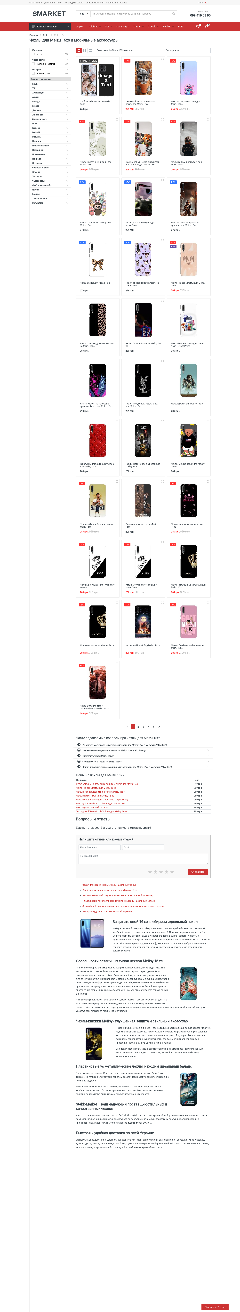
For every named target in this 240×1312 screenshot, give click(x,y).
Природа (36, 159)
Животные (37, 114)
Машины (36, 137)
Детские (36, 110)
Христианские (39, 198)
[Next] (159, 726)
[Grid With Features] (85, 50)
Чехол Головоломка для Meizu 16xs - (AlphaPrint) (102, 799)
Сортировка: (173, 50)
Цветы (35, 189)
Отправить (198, 871)
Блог (60, 2)
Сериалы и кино (40, 167)
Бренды (36, 101)
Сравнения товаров (116, 2)
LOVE (34, 84)
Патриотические (40, 145)
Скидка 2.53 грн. (215, 1307)
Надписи (36, 141)
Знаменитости (39, 119)
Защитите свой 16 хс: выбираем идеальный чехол (109, 885)
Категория (37, 50)
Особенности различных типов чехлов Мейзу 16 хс (109, 890)
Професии (37, 163)
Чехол (39, 54)
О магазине (35, 2)
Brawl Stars (37, 203)
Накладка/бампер (46, 64)
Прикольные (38, 154)
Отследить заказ (74, 2)
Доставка (49, 2)
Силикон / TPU (43, 73)
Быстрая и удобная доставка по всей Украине (107, 911)
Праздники (38, 150)
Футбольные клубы (41, 185)
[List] (90, 50)
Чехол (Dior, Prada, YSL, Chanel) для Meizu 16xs (100, 803)
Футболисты (38, 181)
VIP (34, 88)
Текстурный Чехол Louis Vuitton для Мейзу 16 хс (101, 811)
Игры (34, 123)
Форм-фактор (39, 60)
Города (35, 106)
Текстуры (37, 176)
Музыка (36, 194)
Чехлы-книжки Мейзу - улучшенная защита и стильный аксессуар (117, 895)
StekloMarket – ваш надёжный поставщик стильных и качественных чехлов (123, 906)
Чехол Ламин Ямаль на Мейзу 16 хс (95, 795)
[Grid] (79, 50)
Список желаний (95, 2)
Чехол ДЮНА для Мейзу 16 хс (92, 807)
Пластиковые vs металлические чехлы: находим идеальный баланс (118, 901)
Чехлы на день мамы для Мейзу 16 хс (96, 788)
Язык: (202, 2)
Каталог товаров (47, 26)
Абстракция (38, 92)
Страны (36, 172)
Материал (37, 69)
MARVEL (36, 132)
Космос (36, 128)
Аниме (35, 97)
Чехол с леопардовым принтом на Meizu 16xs (100, 791)
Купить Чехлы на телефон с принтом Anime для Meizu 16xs (107, 784)
